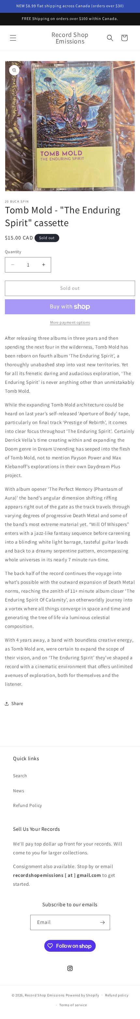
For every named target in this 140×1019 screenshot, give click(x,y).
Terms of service (73, 1005)
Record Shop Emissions (45, 995)
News (18, 791)
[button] (13, 38)
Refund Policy (27, 805)
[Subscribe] (102, 922)
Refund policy (116, 995)
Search (20, 776)
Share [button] (17, 703)
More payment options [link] (70, 322)
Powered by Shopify (82, 995)
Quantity (13, 252)
